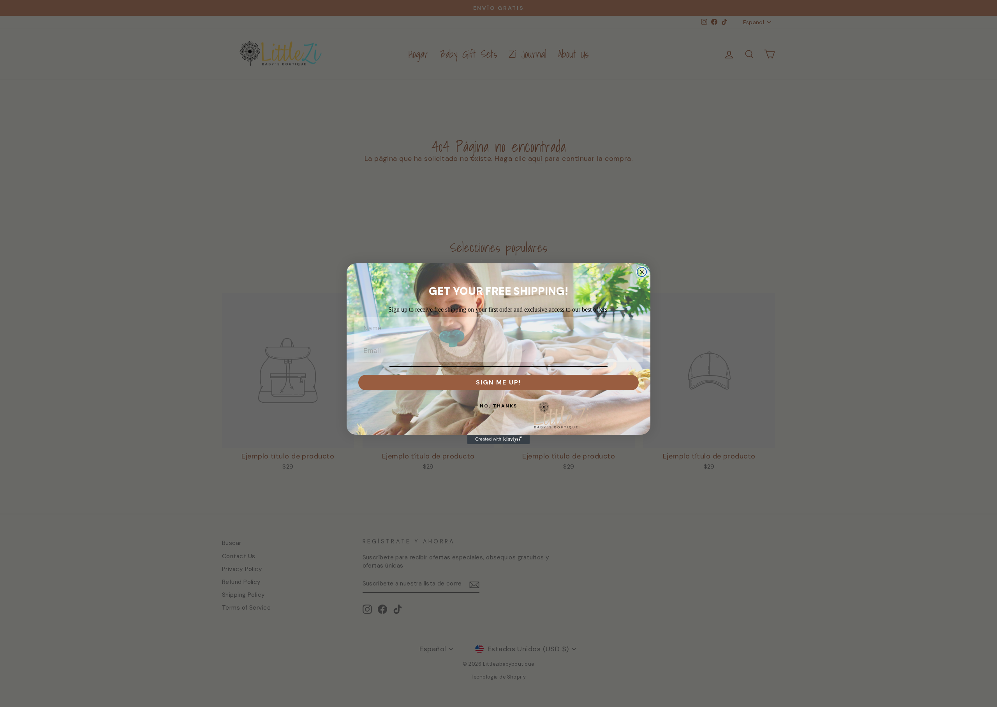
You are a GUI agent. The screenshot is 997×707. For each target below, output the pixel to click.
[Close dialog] (641, 272)
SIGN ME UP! (498, 382)
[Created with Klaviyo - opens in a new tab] (498, 439)
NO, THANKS (498, 406)
